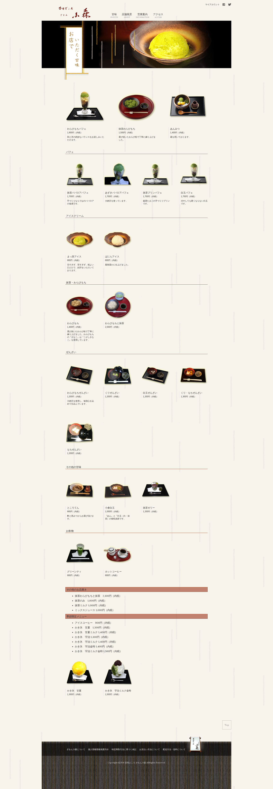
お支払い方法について (149, 749)
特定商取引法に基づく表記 (124, 749)
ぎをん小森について (76, 749)
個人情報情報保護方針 (98, 749)
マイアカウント (212, 4)
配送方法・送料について (174, 749)
